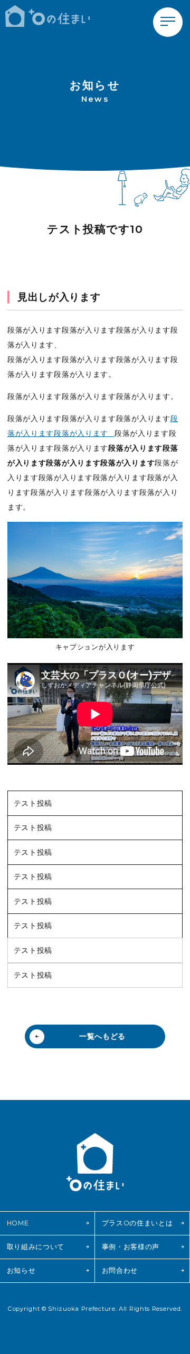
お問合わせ (120, 1270)
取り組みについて (36, 1247)
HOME (18, 1223)
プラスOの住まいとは (137, 1223)
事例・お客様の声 (131, 1247)
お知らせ (21, 1270)
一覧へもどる (102, 1036)
